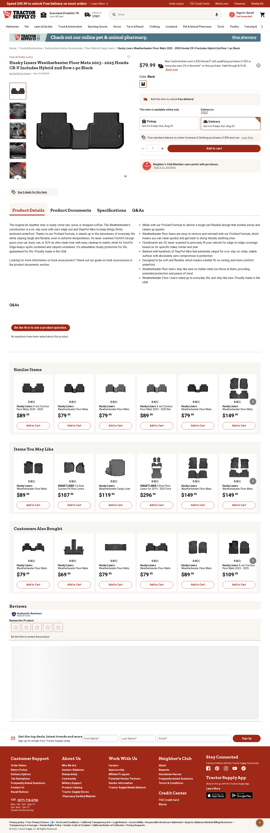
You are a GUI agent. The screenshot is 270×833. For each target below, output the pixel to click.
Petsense (239, 3)
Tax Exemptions (20, 778)
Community (69, 778)
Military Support (72, 783)
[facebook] (208, 768)
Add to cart (214, 148)
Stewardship (69, 774)
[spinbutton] (153, 148)
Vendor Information (121, 783)
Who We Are (69, 765)
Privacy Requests (135, 825)
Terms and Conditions (67, 822)
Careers (113, 765)
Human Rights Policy (50, 825)
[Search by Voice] (217, 14)
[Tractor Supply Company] (19, 15)
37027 (204, 112)
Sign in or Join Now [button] (165, 167)
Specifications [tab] (111, 210)
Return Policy (19, 769)
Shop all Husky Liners (21, 56)
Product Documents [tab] (70, 210)
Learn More (98, 3)
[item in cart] (262, 14)
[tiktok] (243, 768)
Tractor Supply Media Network (127, 787)
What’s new (221, 3)
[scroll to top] (259, 822)
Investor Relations (73, 769)
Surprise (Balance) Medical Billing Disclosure (208, 822)
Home (12, 48)
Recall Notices (19, 791)
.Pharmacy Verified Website (79, 796)
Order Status (18, 765)
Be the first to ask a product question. (40, 327)
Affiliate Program (119, 774)
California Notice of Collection (108, 825)
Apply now (172, 69)
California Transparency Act (95, 822)
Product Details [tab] (28, 210)
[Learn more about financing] (258, 65)
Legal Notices (120, 822)
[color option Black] (143, 84)
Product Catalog (72, 787)
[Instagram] (226, 768)
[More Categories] (262, 26)
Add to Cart (33, 425)
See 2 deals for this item (32, 192)
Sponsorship (116, 769)
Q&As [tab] (138, 210)
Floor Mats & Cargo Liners (100, 48)
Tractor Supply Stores (75, 791)
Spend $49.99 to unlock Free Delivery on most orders (47, 4)
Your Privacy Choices (37, 822)
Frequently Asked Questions (28, 783)
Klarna (163, 804)
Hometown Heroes (170, 774)
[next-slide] (17, 178)
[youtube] (235, 768)
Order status (176, 3)
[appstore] (216, 795)
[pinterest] (217, 768)
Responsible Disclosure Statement (163, 822)
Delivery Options (21, 774)
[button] (107, 3)
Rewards (164, 769)
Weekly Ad (257, 3)
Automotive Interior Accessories (63, 48)
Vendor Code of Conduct (76, 825)
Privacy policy (16, 822)
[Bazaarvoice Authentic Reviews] (27, 614)
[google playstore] (241, 795)
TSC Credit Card (169, 799)
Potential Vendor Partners (125, 778)
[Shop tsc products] (135, 37)
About (162, 765)
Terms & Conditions (171, 783)
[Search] (114, 14)
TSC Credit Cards (199, 3)
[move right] (253, 401)
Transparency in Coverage (23, 825)
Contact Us (17, 787)
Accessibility (136, 822)
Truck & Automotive (30, 48)
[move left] (17, 401)
